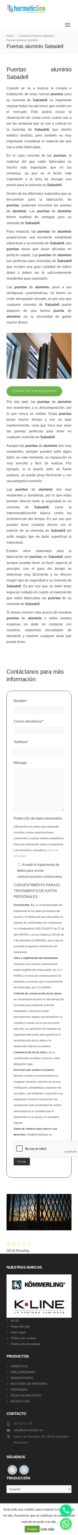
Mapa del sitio (20, 1326)
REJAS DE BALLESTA (26, 1395)
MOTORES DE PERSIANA (29, 1383)
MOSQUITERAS (22, 1378)
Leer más (47, 1529)
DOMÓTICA (19, 1366)
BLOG (15, 1320)
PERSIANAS (19, 1389)
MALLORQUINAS (23, 1372)
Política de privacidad (25, 1344)
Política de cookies (23, 1338)
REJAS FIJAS (20, 1401)
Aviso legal (18, 1332)
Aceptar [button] (32, 1529)
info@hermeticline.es (28, 1430)
